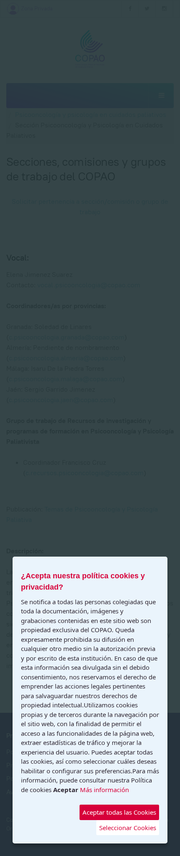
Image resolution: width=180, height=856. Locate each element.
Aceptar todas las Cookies (119, 812)
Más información (104, 789)
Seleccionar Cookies (127, 827)
